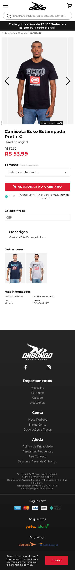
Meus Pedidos (37, 419)
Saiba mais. (26, 564)
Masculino (37, 387)
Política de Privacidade (37, 446)
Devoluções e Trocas (38, 429)
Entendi (57, 560)
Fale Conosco (37, 456)
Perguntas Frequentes (37, 451)
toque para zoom (50, 123)
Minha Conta (37, 424)
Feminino (37, 392)
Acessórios (37, 402)
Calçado (37, 397)
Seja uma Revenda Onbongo (37, 461)
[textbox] (40, 15)
